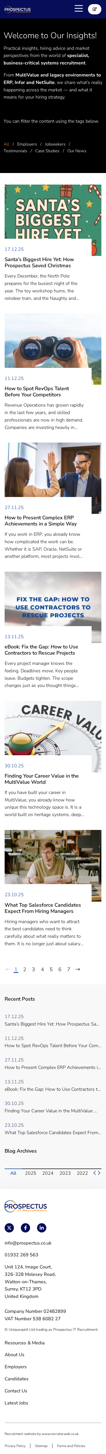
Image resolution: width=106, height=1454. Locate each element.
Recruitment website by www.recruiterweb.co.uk (42, 1433)
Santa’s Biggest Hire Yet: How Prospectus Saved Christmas (39, 262)
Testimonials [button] (15, 151)
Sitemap (41, 1445)
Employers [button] (27, 144)
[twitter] (9, 1227)
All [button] (6, 144)
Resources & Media (25, 1343)
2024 (48, 1173)
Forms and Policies (71, 1445)
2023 (65, 1173)
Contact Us (16, 1391)
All (13, 1173)
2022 (82, 1173)
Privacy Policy (15, 1445)
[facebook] (25, 1227)
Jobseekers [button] (55, 144)
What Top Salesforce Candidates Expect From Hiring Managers (43, 908)
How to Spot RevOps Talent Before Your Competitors (37, 392)
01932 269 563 (21, 1255)
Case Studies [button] (47, 151)
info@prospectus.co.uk (28, 1243)
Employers (16, 1367)
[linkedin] (41, 1227)
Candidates (17, 1379)
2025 (30, 1173)
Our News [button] (76, 151)
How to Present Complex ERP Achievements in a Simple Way (41, 521)
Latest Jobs (16, 1403)
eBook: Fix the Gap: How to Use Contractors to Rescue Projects (41, 650)
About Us (14, 1355)
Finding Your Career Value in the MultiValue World (42, 779)
